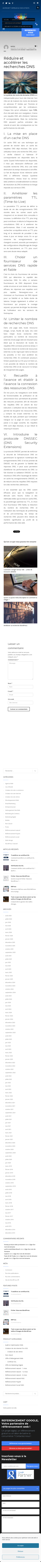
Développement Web (12, 800)
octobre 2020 (9, 1149)
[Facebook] (3, 3)
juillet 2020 (8, 1159)
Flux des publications (12, 1273)
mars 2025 (8, 972)
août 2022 (8, 1076)
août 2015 (8, 1226)
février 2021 (9, 1136)
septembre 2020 (10, 1153)
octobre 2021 (9, 1109)
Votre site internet (9, 1510)
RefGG (13, 46)
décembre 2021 (10, 1103)
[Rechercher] (35, 1393)
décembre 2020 (10, 1143)
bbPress (13, 886)
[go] (35, 771)
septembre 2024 (10, 992)
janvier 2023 (9, 1059)
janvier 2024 (9, 1019)
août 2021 (8, 1116)
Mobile (7, 820)
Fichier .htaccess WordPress (20, 876)
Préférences (20, 1557)
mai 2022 (8, 1086)
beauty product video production (14, 1244)
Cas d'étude (9, 787)
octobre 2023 (9, 1029)
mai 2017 (8, 1213)
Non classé (8, 824)
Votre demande (8, 1517)
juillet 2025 (8, 959)
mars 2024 (8, 1012)
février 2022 (9, 1096)
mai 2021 (8, 1126)
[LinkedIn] (9, 3)
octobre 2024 (9, 989)
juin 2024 (8, 1002)
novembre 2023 (10, 1026)
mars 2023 (8, 1052)
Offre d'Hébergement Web (14, 1358)
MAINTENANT (30, 32)
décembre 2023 (10, 1022)
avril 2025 (8, 969)
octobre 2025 (9, 949)
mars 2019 (8, 1166)
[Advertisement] (20, 745)
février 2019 (9, 1169)
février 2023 (9, 1056)
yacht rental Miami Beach (12, 1249)
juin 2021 (8, 1123)
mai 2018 (8, 1196)
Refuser (20, 1551)
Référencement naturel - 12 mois (16, 1372)
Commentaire (13, 660)
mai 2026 (8, 926)
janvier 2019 (9, 1173)
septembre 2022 (10, 1073)
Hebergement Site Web (12, 810)
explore (6, 1254)
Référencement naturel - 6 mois (16, 1375)
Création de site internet (18, 50)
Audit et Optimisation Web (14, 1345)
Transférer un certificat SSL (20, 855)
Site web (11, 699)
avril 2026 (8, 929)
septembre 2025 (10, 952)
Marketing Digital (10, 817)
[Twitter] (6, 3)
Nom (10, 683)
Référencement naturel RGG (14, 1378)
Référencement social (12, 837)
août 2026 (8, 916)
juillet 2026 (8, 919)
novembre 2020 (10, 1146)
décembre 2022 (10, 1062)
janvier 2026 (9, 939)
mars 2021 (8, 1133)
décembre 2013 (10, 1233)
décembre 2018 (10, 1176)
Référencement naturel (12, 830)
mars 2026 (8, 932)
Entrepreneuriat (10, 807)
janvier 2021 (9, 1139)
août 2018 (8, 1189)
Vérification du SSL (17, 866)
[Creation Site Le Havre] (12, 3)
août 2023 (8, 1036)
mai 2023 (8, 1046)
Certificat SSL (11, 1362)
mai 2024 (8, 1006)
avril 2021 (8, 1129)
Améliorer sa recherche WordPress (15, 625)
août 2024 (8, 996)
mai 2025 (8, 966)
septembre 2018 (10, 1186)
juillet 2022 (8, 1079)
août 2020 (8, 1156)
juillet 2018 (8, 1193)
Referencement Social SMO (14, 1385)
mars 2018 (8, 1203)
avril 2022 (8, 1089)
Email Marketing (10, 803)
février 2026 (9, 936)
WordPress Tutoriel (11, 844)
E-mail (10, 691)
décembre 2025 (10, 942)
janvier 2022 (9, 1099)
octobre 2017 (9, 1209)
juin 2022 (8, 1083)
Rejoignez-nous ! (32, 1466)
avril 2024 (8, 1009)
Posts (7, 827)
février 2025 (9, 976)
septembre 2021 (10, 1113)
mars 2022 (8, 1093)
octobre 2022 (9, 1069)
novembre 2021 (10, 1106)
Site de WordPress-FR (12, 1280)
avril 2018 (8, 1199)
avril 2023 (8, 1049)
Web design (9, 840)
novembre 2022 (10, 1066)
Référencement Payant (12, 834)
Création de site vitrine (12, 797)
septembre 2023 (10, 1032)
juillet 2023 (8, 1039)
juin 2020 (8, 1163)
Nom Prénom (7, 1496)
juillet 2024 (8, 999)
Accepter (20, 1545)
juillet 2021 (8, 1119)
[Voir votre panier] (36, 24)
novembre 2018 (10, 1179)
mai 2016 (8, 1223)
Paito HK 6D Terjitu (10, 1256)
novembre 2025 (10, 946)
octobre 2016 (9, 1219)
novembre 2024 (10, 986)
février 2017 (9, 1216)
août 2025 (8, 956)
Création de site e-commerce (14, 790)
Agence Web (9, 783)
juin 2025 (8, 962)
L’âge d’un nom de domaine (21, 1254)
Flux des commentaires (12, 1277)
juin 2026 (8, 922)
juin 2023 (8, 1042)
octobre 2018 (9, 1183)
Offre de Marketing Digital (14, 1365)
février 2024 (9, 1016)
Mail (4, 1503)
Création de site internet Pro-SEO (16, 1348)
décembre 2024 (10, 982)
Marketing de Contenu (12, 813)
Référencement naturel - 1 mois (16, 1368)
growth (6, 1258)
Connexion (8, 1270)
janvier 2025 (9, 979)
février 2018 (9, 1206)
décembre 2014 (10, 1229)
